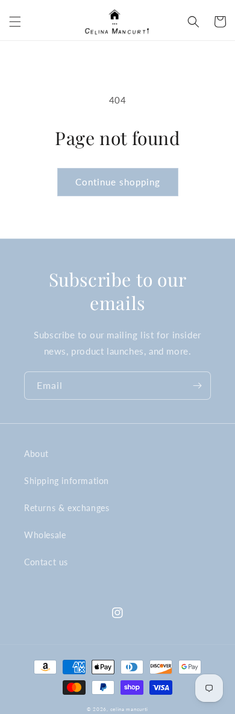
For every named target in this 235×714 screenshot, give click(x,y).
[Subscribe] (197, 385)
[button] (15, 21)
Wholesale (45, 535)
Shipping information (66, 481)
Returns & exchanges (66, 508)
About (36, 454)
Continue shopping (117, 181)
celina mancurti (129, 709)
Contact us (46, 562)
